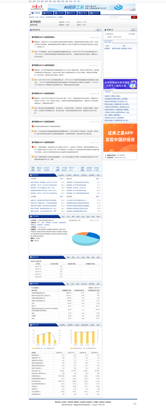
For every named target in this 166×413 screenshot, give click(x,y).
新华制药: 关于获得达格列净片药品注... (78, 182)
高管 (73, 216)
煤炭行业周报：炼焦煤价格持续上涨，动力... (44, 208)
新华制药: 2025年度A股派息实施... (77, 185)
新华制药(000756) (51, 17)
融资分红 (35, 257)
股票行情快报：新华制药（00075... (122, 48)
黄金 (70, 1)
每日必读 (46, 168)
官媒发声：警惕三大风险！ (113, 96)
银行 (79, 1)
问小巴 (71, 170)
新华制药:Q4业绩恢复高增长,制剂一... (78, 211)
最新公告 (76, 175)
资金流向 (64, 170)
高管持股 (91, 284)
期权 (66, 1)
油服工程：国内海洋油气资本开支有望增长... (44, 200)
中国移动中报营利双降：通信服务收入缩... (117, 107)
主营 (68, 216)
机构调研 (89, 168)
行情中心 (42, 17)
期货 (62, 1)
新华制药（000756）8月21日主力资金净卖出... (44, 193)
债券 (54, 1)
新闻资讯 (35, 175)
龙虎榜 (39, 170)
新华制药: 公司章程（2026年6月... (77, 188)
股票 (34, 1)
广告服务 (95, 402)
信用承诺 (108, 402)
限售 (77, 284)
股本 (67, 284)
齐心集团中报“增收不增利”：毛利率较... (116, 98)
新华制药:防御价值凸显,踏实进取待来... (78, 203)
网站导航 (57, 402)
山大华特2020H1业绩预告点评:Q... (77, 200)
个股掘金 (96, 168)
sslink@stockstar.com (120, 157)
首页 (30, 1)
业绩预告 (62, 325)
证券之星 (37, 7)
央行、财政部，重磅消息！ (113, 115)
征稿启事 (83, 402)
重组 (78, 216)
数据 (42, 1)
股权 (88, 216)
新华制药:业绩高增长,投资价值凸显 (77, 208)
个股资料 (60, 17)
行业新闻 (68, 175)
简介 (63, 216)
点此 (76, 405)
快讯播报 (46, 170)
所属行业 (110, 30)
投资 (93, 216)
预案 (68, 257)
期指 (58, 1)
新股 (73, 257)
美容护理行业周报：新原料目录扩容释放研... (44, 206)
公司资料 (35, 216)
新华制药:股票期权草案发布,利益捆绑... (78, 206)
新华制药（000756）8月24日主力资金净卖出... (44, 185)
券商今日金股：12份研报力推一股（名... (117, 120)
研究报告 (84, 175)
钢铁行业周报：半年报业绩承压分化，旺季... (44, 211)
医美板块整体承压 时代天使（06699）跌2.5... (44, 190)
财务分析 (35, 325)
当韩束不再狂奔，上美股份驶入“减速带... (117, 109)
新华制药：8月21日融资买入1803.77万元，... (44, 188)
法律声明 (70, 402)
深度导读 (108, 92)
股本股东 (35, 284)
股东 (72, 284)
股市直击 (89, 170)
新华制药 (107, 48)
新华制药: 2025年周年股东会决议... (77, 190)
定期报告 (91, 175)
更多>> (99, 30)
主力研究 (96, 170)
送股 (83, 257)
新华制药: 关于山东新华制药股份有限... (78, 193)
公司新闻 (61, 175)
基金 (50, 1)
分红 (78, 257)
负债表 (77, 325)
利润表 (92, 325)
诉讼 (83, 216)
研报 (46, 1)
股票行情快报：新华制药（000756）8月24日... (44, 182)
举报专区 (102, 402)
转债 (93, 257)
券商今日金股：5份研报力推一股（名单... (117, 104)
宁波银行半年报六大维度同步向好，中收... (117, 112)
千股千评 (71, 168)
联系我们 (89, 402)
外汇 (75, 1)
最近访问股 (108, 42)
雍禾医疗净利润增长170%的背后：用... (116, 101)
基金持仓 (84, 284)
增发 (88, 257)
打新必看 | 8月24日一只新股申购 (114, 117)
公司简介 (64, 402)
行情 (38, 1)
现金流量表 (84, 325)
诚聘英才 (76, 402)
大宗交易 (64, 168)
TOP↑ (135, 404)
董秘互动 (39, 168)
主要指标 (70, 325)
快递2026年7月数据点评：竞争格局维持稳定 (44, 203)
